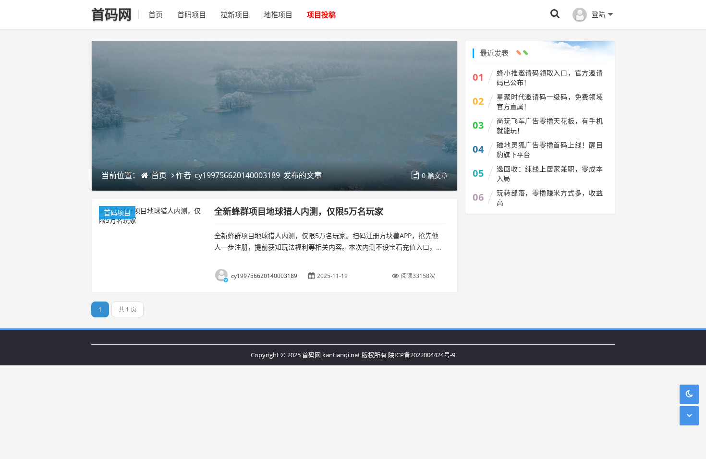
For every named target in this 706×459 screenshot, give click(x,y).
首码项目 (191, 14)
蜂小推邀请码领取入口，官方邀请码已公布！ (550, 77)
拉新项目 (234, 14)
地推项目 (278, 14)
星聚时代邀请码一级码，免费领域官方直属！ (550, 101)
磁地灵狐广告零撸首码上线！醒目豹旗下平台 (550, 149)
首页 (155, 14)
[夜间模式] (689, 394)
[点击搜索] (555, 14)
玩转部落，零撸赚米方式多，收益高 (550, 197)
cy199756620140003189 (237, 175)
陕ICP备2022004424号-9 (421, 354)
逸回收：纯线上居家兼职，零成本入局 (550, 173)
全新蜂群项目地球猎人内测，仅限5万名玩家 (298, 211)
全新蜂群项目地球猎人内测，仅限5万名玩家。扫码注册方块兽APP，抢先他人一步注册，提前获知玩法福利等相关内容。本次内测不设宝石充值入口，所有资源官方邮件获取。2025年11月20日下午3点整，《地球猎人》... (328, 247)
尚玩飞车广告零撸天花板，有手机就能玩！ (550, 125)
